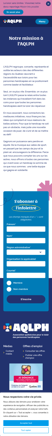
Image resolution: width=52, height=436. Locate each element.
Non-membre (20, 289)
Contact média (10, 352)
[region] (26, 414)
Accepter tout (26, 423)
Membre (17, 282)
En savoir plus (13, 12)
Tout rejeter (26, 430)
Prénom (11, 224)
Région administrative (19, 247)
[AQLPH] (12, 21)
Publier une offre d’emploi (33, 356)
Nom (10, 236)
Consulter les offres (35, 351)
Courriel (11, 270)
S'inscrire (26, 299)
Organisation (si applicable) (21, 259)
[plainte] (26, 377)
